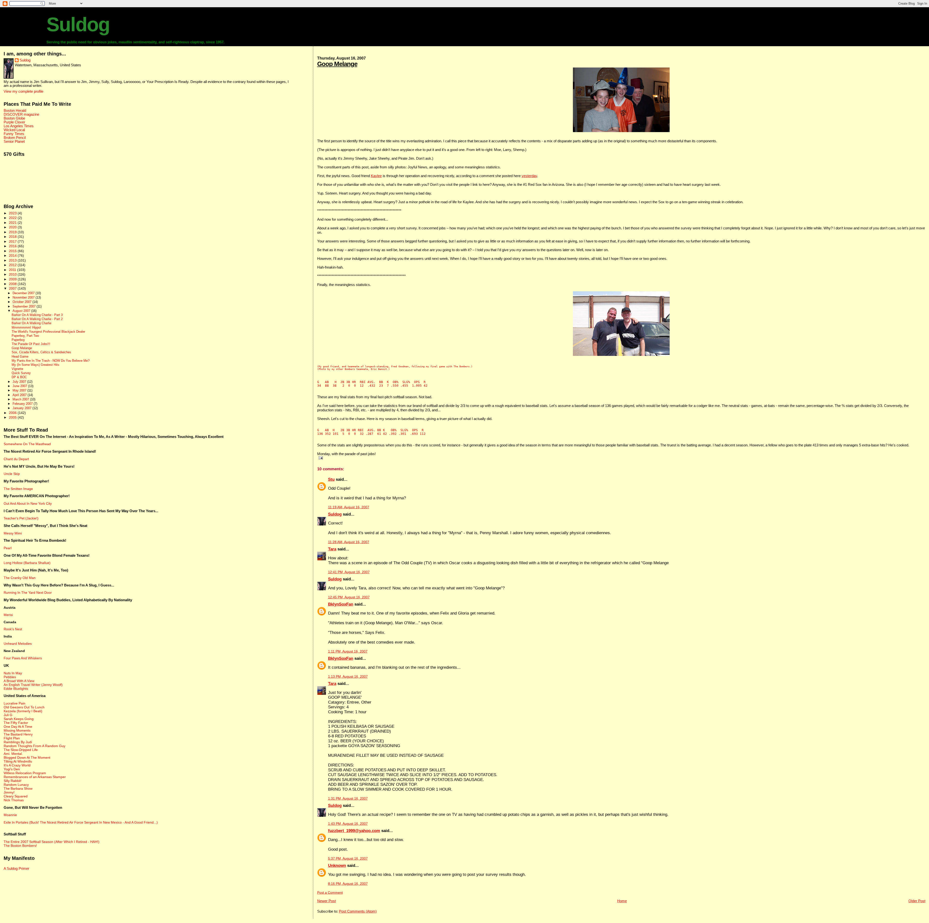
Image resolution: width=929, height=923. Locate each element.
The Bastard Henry (18, 734)
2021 (13, 223)
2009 (13, 279)
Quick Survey (21, 373)
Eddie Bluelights (16, 688)
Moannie (10, 815)
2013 (13, 260)
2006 (13, 413)
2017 (13, 241)
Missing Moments (17, 730)
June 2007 (20, 386)
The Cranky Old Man (20, 578)
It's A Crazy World (17, 765)
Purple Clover (14, 122)
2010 (13, 274)
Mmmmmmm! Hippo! (26, 327)
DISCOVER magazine (21, 114)
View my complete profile (23, 91)
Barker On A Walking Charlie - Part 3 (37, 315)
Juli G (8, 715)
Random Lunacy (16, 785)
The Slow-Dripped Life (21, 750)
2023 (13, 213)
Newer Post (326, 901)
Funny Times (14, 134)
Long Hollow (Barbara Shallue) (27, 563)
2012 (13, 265)
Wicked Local (14, 130)
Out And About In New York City (28, 503)
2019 (13, 232)
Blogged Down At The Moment (27, 757)
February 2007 (23, 403)
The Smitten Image (18, 489)
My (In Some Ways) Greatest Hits (35, 365)
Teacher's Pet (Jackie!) (21, 518)
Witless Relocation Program (25, 773)
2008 (13, 284)
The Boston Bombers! (20, 846)
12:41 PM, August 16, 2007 (349, 572)
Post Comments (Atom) (358, 911)
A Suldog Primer (16, 868)
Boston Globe (14, 118)
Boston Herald (15, 111)
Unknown (337, 865)
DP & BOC (19, 377)
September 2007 (25, 306)
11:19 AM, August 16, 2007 (348, 507)
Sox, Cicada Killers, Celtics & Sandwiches (41, 352)
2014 (13, 255)
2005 (13, 417)
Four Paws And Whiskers (23, 658)
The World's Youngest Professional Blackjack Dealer (48, 331)
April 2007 (20, 395)
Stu (331, 479)
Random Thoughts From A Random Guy (34, 746)
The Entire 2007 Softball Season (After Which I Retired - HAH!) (51, 842)
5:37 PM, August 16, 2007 (348, 858)
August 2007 (22, 311)
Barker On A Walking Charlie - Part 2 (37, 319)
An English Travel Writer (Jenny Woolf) (33, 685)
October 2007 (22, 302)
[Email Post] (320, 457)
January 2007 (22, 408)
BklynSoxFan (340, 604)
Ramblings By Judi (18, 742)
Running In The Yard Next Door (28, 592)
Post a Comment (330, 892)
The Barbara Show (18, 788)
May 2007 (20, 390)
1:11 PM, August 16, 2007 (347, 651)
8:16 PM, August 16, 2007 (348, 883)
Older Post (916, 901)
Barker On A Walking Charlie (31, 323)
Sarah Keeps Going (19, 719)
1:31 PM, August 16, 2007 (348, 798)
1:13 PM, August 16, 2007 (348, 676)
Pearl (8, 548)
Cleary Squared (16, 796)
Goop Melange (337, 63)
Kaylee (376, 176)
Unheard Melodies (18, 643)
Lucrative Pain (14, 703)
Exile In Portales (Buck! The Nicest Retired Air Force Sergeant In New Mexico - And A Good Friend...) (81, 822)
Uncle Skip (12, 474)
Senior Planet (14, 141)
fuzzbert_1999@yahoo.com (354, 830)
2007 (13, 288)
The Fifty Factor (16, 723)
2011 (13, 270)
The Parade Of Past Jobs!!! (31, 344)
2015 (13, 251)
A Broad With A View (19, 681)
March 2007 (21, 399)
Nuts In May (13, 673)
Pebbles (10, 677)
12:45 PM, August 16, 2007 (349, 597)
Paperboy (18, 340)
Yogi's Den (12, 769)
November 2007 (24, 297)
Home (622, 901)
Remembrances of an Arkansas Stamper (35, 777)
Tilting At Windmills (18, 761)
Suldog (78, 24)
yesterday (529, 176)
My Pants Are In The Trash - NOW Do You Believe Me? (51, 360)
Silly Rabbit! (13, 781)
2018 (13, 237)
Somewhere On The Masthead (27, 444)
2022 (13, 218)
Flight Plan (12, 738)
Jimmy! (9, 792)
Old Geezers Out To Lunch (24, 707)
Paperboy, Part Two (25, 336)
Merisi (8, 615)
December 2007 (24, 293)
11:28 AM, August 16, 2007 (348, 542)
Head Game (20, 356)
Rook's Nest (13, 629)
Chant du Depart (16, 459)
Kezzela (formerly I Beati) (23, 711)
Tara (332, 549)
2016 (13, 246)
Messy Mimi (13, 533)
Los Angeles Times (19, 126)
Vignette (17, 369)
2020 (13, 227)
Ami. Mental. (13, 754)
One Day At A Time (18, 726)
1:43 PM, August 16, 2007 (348, 823)
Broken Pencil (15, 138)
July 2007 (20, 381)
